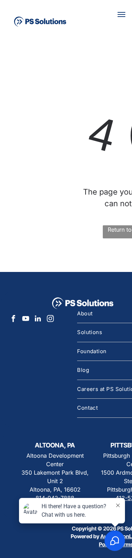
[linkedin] (38, 319)
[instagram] (50, 319)
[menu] (121, 14)
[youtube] (25, 319)
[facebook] (13, 319)
